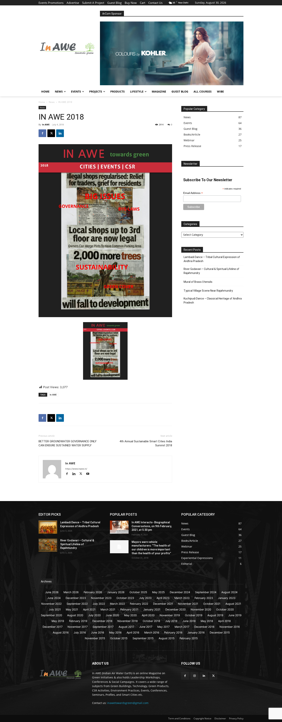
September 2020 (51, 615)
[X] (51, 133)
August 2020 (75, 615)
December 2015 (220, 632)
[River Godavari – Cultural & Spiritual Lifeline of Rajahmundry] (48, 545)
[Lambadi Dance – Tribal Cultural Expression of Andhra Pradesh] (48, 527)
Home (42, 102)
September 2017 (103, 626)
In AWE (45, 124)
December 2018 (102, 621)
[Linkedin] (60, 133)
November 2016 (229, 626)
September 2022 (77, 603)
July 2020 (94, 615)
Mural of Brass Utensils (198, 281)
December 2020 (175, 609)
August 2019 (215, 615)
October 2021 (211, 603)
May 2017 (163, 626)
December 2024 (180, 592)
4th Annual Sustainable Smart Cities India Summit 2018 (146, 443)
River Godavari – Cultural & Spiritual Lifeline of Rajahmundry (211, 271)
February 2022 (139, 603)
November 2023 (101, 598)
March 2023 (182, 598)
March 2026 (71, 592)
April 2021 (89, 609)
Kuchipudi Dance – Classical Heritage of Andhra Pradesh (213, 300)
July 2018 (171, 621)
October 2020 (225, 609)
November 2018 (127, 621)
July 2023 (145, 598)
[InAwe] (69, 48)
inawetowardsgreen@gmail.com (127, 703)
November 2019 (170, 615)
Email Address (193, 193)
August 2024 (229, 592)
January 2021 (151, 609)
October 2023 (125, 598)
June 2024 (54, 598)
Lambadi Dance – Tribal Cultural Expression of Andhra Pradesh (212, 259)
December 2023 (76, 598)
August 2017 (126, 626)
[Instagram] (194, 676)
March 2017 (182, 626)
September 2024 (205, 592)
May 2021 (72, 609)
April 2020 (148, 615)
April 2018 (224, 621)
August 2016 (61, 632)
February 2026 (93, 592)
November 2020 (201, 609)
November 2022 (51, 603)
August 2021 (233, 603)
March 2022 (117, 603)
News (52, 102)
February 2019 (78, 621)
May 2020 (130, 615)
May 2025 (158, 592)
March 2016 (151, 632)
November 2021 (188, 603)
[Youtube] (89, 474)
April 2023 (163, 598)
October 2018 (151, 621)
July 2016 (80, 632)
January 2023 (226, 598)
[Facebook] (42, 133)
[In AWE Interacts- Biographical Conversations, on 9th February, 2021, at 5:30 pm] (119, 527)
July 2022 (99, 603)
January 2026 (116, 592)
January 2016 (196, 632)
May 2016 (115, 632)
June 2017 (145, 626)
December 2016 (204, 626)
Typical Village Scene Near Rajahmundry (208, 290)
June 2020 (112, 615)
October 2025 (138, 592)
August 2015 (167, 638)
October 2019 (193, 615)
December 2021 (163, 603)
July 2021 (55, 609)
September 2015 (143, 638)
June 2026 (52, 592)
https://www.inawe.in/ (76, 468)
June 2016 (97, 632)
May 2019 (58, 621)
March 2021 (108, 609)
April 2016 (133, 632)
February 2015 (189, 638)
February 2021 (129, 609)
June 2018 (189, 621)
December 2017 (53, 626)
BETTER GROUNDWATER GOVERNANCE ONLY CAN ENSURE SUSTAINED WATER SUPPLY (67, 443)
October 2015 (119, 638)
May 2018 (207, 621)
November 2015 (95, 638)
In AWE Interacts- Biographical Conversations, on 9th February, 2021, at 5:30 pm (152, 526)
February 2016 (173, 632)
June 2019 (235, 615)
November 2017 (78, 626)
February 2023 (204, 598)
